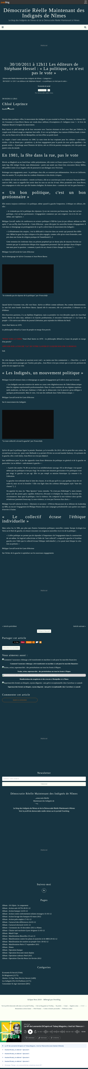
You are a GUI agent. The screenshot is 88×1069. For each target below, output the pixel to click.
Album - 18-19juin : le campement (15, 905)
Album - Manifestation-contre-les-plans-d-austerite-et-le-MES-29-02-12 (29, 939)
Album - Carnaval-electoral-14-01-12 (16, 925)
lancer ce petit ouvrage (15, 129)
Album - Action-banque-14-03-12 (15, 911)
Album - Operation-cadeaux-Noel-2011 (17, 956)
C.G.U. (83, 1006)
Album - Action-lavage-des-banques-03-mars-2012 (21, 917)
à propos (56, 1037)
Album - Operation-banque (12, 950)
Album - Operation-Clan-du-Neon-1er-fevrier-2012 (21, 958)
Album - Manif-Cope (10, 933)
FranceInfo (43, 295)
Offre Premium (37, 1008)
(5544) (12, 973)
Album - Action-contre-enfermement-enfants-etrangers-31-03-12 (27, 914)
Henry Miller (80, 165)
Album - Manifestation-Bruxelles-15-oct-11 (18, 936)
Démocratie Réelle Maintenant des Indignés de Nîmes (44, 13)
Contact (66, 1006)
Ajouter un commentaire (20, 700)
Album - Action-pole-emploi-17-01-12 (16, 919)
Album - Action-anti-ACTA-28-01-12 (16, 908)
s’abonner (31, 1037)
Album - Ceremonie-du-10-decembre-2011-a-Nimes (22, 928)
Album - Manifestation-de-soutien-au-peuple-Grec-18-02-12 (25, 942)
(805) (16, 984)
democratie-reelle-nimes (41, 811)
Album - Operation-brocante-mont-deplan (18, 953)
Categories (47, 78)
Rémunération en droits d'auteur (23, 1008)
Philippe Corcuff (8, 221)
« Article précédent (9, 626)
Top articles (58, 1006)
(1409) (19, 978)
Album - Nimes (8, 947)
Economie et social (44, 86)
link (3, 351)
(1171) (16, 981)
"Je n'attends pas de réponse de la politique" (19, 295)
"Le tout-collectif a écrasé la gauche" (16, 441)
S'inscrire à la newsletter (11, 648)
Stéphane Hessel (8, 125)
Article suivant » (79, 626)
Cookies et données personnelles (51, 1008)
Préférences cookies (67, 1008)
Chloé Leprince (15, 104)
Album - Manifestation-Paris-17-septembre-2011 (20, 944)
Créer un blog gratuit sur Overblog (44, 1006)
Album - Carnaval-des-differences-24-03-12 (19, 922)
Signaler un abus (74, 1006)
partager (44, 1037)
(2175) (10, 975)
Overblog (56, 1000)
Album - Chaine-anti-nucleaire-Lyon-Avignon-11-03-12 (23, 930)
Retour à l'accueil (44, 631)
